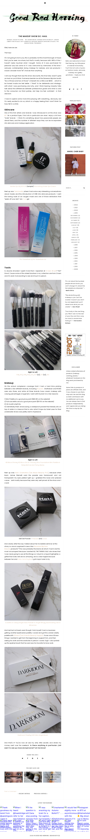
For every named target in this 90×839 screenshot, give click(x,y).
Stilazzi (53, 41)
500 (21, 375)
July (74, 227)
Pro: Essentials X (26, 259)
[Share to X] (22, 758)
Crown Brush (31, 39)
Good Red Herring (42, 836)
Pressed (35, 539)
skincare (47, 41)
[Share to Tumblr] (37, 758)
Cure (24, 199)
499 (24, 375)
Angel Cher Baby (75, 151)
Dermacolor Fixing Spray (35, 465)
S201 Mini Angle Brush (40, 735)
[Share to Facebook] (27, 758)
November (74, 218)
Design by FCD (55, 836)
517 (35, 375)
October (74, 220)
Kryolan (34, 41)
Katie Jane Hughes (25, 559)
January (74, 242)
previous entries (40, 794)
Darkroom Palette (24, 735)
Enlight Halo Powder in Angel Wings (32, 623)
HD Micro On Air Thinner (27, 462)
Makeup (40, 41)
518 (18, 375)
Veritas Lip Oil (15, 186)
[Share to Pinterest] (32, 758)
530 (28, 375)
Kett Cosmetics (26, 41)
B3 (26, 39)
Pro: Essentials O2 (39, 259)
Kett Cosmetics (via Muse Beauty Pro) (32, 473)
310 (48, 375)
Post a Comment (10, 791)
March (74, 237)
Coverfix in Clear (11, 623)
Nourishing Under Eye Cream (45, 186)
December (74, 215)
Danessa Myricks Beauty (45, 39)
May (74, 232)
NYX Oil (23, 186)
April (74, 235)
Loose (44, 539)
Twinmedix (37, 43)
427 (32, 375)
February (74, 240)
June (74, 230)
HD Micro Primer (11, 462)
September (74, 223)
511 (42, 375)
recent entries (24, 794)
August (74, 225)
